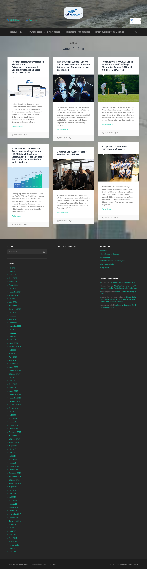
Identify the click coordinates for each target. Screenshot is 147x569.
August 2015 (13, 524)
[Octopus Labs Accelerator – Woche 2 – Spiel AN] (73, 174)
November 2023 (15, 305)
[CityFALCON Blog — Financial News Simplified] (73, 13)
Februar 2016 (14, 507)
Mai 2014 (12, 552)
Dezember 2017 (15, 432)
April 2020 (13, 357)
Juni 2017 (12, 453)
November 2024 (15, 292)
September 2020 (15, 347)
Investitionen (54, 32)
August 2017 (13, 446)
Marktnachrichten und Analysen (113, 261)
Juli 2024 (12, 299)
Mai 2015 (12, 535)
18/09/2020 (18, 135)
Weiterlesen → (17, 126)
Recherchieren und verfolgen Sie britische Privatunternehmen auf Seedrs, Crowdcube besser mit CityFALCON (28, 67)
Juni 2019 (12, 381)
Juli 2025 (12, 288)
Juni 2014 (12, 548)
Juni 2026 (12, 271)
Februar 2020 (14, 364)
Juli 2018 (12, 411)
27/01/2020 (108, 133)
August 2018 (13, 408)
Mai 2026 (12, 275)
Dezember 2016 (15, 473)
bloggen (104, 250)
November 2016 (15, 476)
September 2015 (15, 521)
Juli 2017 (12, 449)
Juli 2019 (12, 377)
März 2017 (13, 463)
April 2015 (13, 538)
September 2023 (15, 309)
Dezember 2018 (15, 394)
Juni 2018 (12, 415)
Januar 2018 (13, 429)
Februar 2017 (14, 466)
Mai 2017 (12, 456)
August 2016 (13, 487)
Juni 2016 (12, 494)
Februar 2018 (14, 425)
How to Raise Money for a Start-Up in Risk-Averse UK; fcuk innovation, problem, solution (118, 299)
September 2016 (15, 483)
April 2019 (13, 384)
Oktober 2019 (14, 374)
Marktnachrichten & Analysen (110, 32)
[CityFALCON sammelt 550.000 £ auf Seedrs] (118, 168)
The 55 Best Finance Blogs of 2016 (122, 282)
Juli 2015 (12, 528)
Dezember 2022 (15, 323)
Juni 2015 (12, 531)
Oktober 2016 (14, 480)
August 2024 (13, 295)
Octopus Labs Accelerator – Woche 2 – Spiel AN (72, 153)
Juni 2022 (12, 333)
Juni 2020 (12, 350)
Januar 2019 (13, 391)
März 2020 (13, 360)
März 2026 (13, 282)
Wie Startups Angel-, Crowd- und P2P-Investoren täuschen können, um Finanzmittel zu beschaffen (73, 65)
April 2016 (13, 500)
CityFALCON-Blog (20, 564)
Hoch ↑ (137, 564)
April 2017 (13, 459)
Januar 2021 (13, 343)
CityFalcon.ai (16, 32)
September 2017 (15, 442)
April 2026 (13, 278)
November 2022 (15, 326)
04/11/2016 (18, 224)
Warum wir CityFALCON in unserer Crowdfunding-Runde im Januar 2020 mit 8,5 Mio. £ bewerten (117, 65)
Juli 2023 (12, 312)
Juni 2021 (12, 336)
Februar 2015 (14, 545)
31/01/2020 (63, 138)
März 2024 (13, 302)
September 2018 (15, 405)
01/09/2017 (108, 217)
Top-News (105, 268)
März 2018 (13, 422)
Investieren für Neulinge (78, 32)
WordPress (51, 564)
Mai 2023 (12, 316)
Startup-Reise (35, 32)
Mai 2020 (12, 353)
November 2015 (15, 514)
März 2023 (13, 319)
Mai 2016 (12, 497)
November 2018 (15, 398)
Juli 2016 (12, 490)
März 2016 (13, 504)
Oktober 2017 (14, 439)
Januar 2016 (13, 511)
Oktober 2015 (14, 518)
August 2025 (13, 285)
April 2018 (13, 418)
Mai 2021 (12, 340)
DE (132, 23)
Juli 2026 (12, 268)
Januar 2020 (13, 367)
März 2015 (13, 541)
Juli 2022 (12, 329)
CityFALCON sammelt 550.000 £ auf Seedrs (114, 148)
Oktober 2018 (14, 401)
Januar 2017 (13, 470)
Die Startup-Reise (107, 264)
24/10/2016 (63, 221)
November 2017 (15, 435)
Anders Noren (126, 564)
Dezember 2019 (15, 370)
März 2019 (13, 388)
